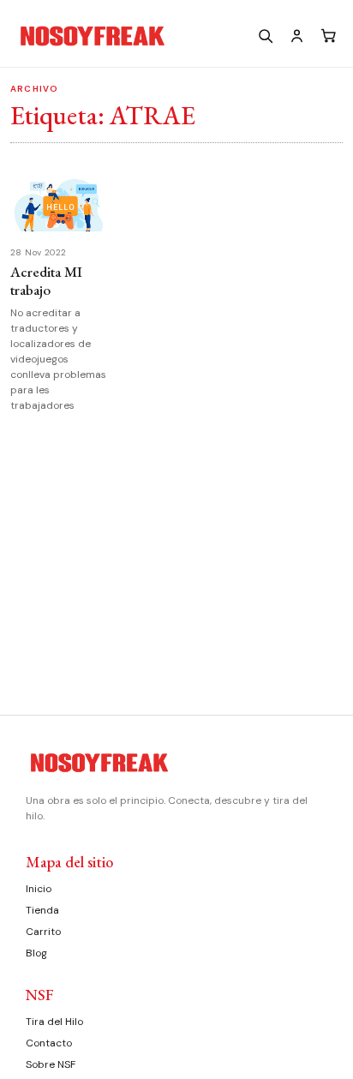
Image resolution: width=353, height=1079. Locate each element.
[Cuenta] (296, 35)
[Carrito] (328, 35)
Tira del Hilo (54, 1021)
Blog (36, 953)
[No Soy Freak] (129, 36)
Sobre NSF (50, 1064)
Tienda (42, 910)
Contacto (49, 1043)
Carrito (43, 931)
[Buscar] (264, 35)
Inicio (38, 889)
